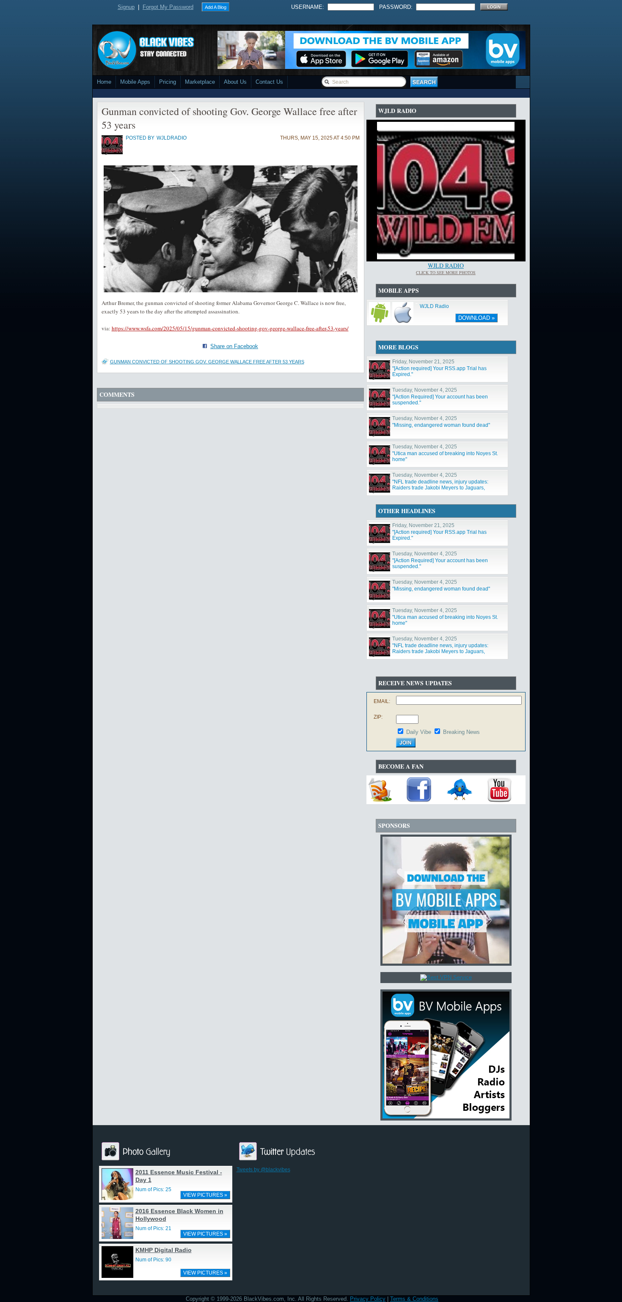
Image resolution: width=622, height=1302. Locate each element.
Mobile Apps (135, 82)
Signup (126, 7)
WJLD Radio (446, 265)
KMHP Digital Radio (163, 1250)
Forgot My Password (168, 7)
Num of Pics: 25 (153, 1189)
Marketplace (200, 82)
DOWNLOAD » (476, 318)
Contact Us (269, 82)
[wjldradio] (112, 153)
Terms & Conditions (414, 1299)
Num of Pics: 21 (153, 1228)
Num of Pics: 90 (153, 1260)
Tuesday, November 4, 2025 (424, 390)
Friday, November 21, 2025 (423, 362)
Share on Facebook (234, 346)
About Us (235, 82)
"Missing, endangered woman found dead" (441, 425)
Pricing (167, 82)
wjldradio (172, 138)
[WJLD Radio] (446, 257)
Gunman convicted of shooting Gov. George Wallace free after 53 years (207, 361)
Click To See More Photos (446, 272)
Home (104, 82)
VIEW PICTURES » (205, 1195)
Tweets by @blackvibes (263, 1170)
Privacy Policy (367, 1299)
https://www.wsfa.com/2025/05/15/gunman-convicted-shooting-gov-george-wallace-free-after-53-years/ (230, 328)
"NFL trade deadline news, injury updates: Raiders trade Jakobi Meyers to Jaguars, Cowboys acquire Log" (440, 488)
